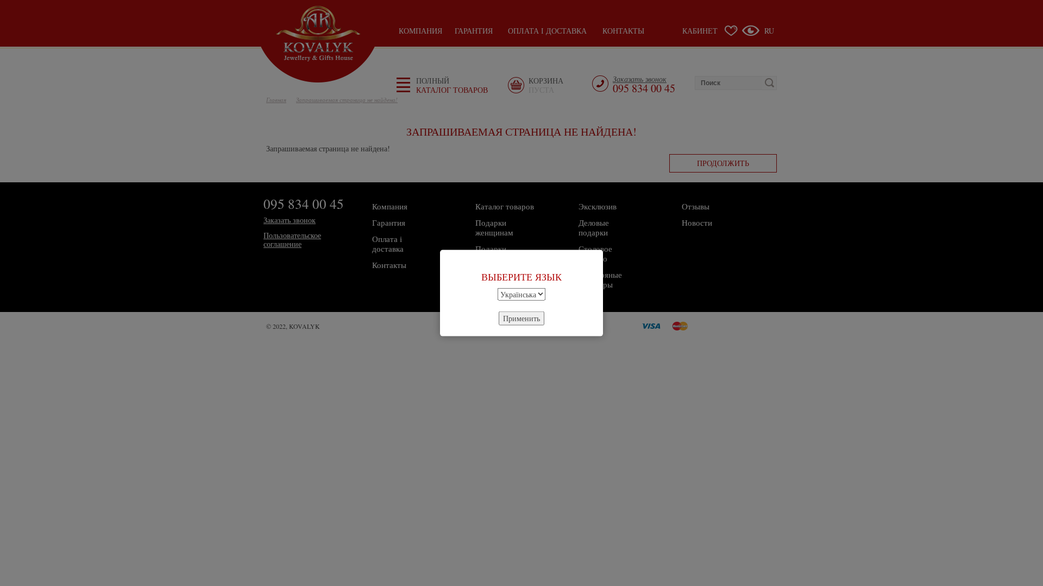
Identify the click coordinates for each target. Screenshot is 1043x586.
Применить (521, 318)
